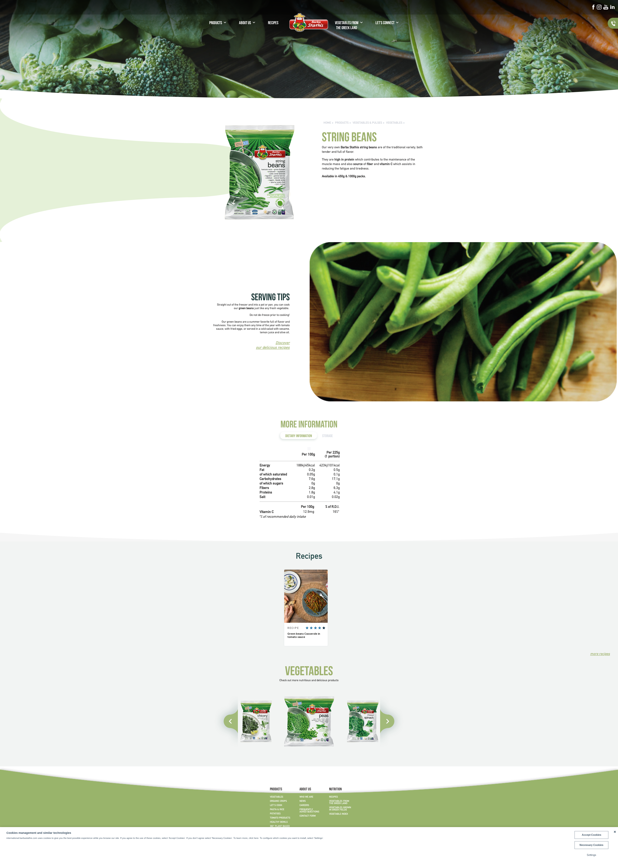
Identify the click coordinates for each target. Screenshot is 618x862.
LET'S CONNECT (384, 23)
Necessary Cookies (591, 845)
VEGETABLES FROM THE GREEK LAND (346, 25)
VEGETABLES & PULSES (367, 123)
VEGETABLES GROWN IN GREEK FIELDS (340, 808)
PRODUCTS (215, 23)
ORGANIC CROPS (278, 801)
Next (392, 721)
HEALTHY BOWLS (279, 822)
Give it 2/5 (311, 627)
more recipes (600, 654)
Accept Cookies (591, 835)
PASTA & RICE (277, 809)
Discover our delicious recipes (273, 345)
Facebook (593, 7)
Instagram (599, 7)
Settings (591, 855)
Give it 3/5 (315, 627)
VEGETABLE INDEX (338, 814)
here (256, 838)
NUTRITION (335, 789)
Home (327, 123)
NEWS (303, 801)
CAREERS (304, 805)
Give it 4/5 (319, 627)
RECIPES (273, 23)
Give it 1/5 (307, 627)
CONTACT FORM (308, 816)
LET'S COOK (276, 805)
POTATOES (275, 814)
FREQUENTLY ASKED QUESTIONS (309, 810)
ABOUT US (245, 23)
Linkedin (612, 7)
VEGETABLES (394, 123)
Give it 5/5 (323, 627)
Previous (226, 721)
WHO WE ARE (306, 797)
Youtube (605, 7)
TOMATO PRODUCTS (280, 818)
